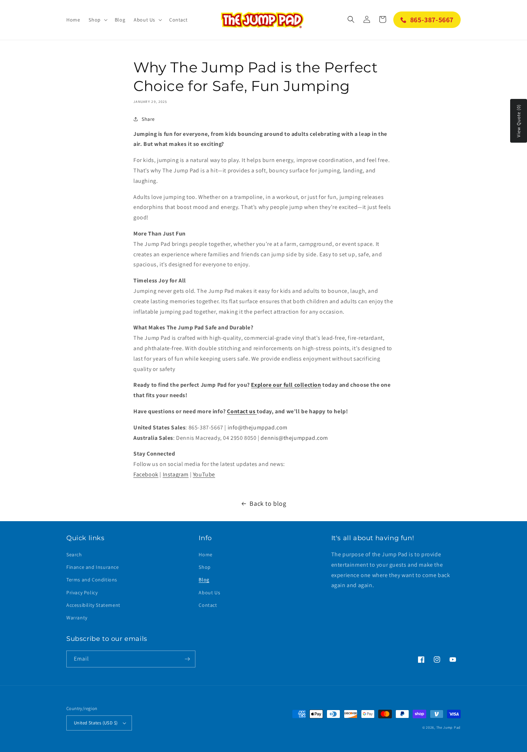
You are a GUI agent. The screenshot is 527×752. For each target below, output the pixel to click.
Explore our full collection (286, 385)
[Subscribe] (187, 659)
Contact (208, 605)
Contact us (242, 411)
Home (205, 554)
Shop (204, 567)
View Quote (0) (519, 120)
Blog (204, 579)
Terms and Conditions (91, 579)
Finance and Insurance (92, 567)
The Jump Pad (448, 727)
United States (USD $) (96, 723)
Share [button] (148, 119)
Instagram (176, 474)
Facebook (145, 474)
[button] (97, 19)
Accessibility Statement (93, 605)
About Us (209, 592)
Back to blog (268, 503)
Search (74, 554)
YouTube (204, 474)
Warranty (76, 617)
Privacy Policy (82, 592)
